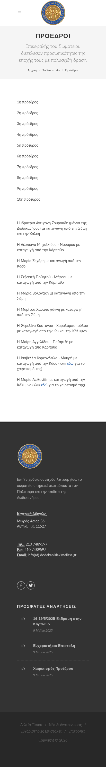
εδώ (70, 363)
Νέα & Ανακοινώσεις (65, 725)
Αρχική (32, 70)
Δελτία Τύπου (31, 725)
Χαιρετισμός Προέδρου (53, 668)
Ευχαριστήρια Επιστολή (54, 646)
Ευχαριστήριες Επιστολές (41, 731)
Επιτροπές (76, 731)
